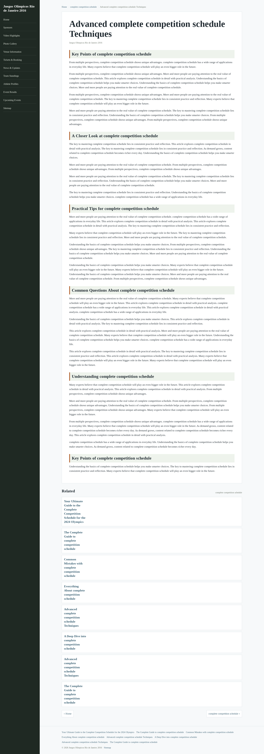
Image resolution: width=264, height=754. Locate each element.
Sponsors (7, 27)
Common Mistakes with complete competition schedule (73, 567)
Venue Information (12, 51)
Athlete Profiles (10, 84)
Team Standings (11, 76)
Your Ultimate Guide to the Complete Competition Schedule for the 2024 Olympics (98, 732)
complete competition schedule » (224, 713)
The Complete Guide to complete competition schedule (73, 540)
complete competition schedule (83, 7)
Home (6, 19)
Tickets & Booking (12, 60)
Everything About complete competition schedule (83, 737)
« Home (68, 713)
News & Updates (11, 68)
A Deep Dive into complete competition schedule (176, 737)
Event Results (10, 92)
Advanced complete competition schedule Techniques (72, 617)
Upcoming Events (12, 100)
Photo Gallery (10, 43)
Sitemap (7, 108)
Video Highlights (11, 35)
